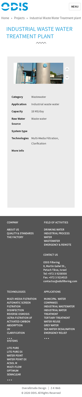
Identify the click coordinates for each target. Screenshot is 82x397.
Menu (74, 6)
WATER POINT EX (16, 359)
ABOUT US (13, 229)
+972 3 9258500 (57, 273)
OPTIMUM (13, 370)
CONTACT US (50, 255)
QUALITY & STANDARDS (20, 233)
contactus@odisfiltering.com (60, 281)
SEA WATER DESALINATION (59, 329)
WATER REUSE (52, 321)
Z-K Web (55, 388)
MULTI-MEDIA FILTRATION (21, 299)
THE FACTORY (15, 237)
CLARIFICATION (16, 333)
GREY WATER (51, 325)
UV (8, 329)
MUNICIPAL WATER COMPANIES (55, 300)
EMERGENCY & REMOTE (57, 244)
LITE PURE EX (14, 352)
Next (61, 73)
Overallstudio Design (34, 388)
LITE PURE (13, 348)
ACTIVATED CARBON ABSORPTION (18, 323)
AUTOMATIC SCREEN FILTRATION (18, 304)
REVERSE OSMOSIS (18, 314)
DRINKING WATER (54, 229)
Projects (19, 18)
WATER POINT (15, 355)
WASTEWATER (52, 241)
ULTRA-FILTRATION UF (19, 318)
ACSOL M (12, 363)
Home (5, 18)
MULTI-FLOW (14, 367)
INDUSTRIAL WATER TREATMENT (55, 312)
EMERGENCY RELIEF (55, 333)
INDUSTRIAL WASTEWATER (59, 306)
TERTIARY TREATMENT (57, 318)
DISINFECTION (15, 310)
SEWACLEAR (14, 374)
